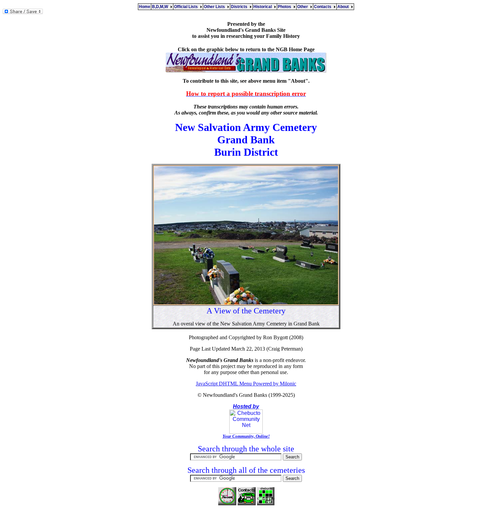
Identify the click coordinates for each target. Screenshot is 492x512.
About (344, 6)
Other (303, 6)
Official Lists (187, 6)
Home (144, 6)
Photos (285, 6)
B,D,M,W (161, 6)
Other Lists (215, 6)
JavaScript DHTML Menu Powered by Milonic (246, 383)
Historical (263, 6)
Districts (240, 6)
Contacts (323, 6)
